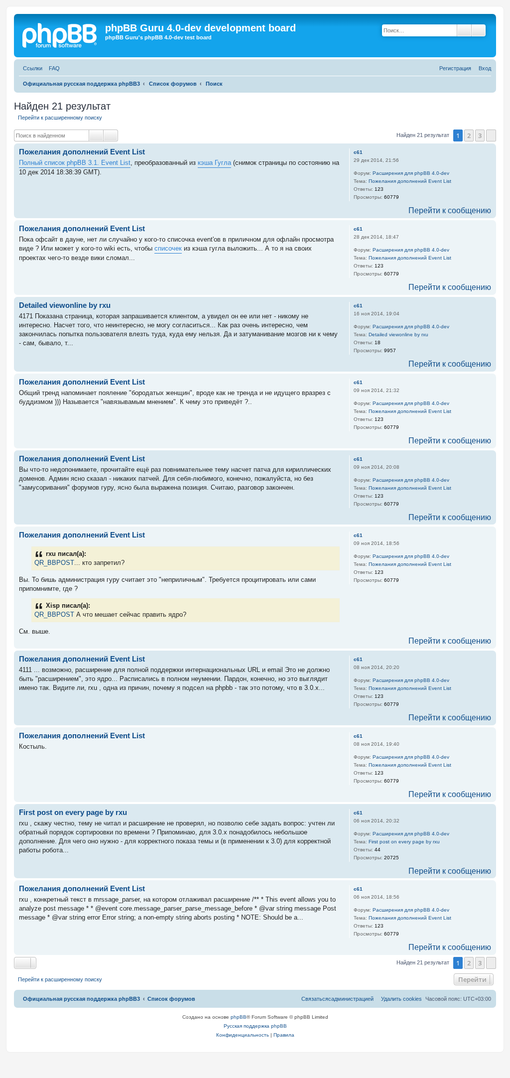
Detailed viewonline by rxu (398, 334)
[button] (491, 135)
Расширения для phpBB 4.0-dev (411, 173)
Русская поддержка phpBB (255, 1026)
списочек (168, 248)
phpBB (239, 1017)
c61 (358, 152)
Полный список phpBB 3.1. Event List (74, 162)
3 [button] (480, 135)
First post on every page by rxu (404, 841)
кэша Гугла (214, 162)
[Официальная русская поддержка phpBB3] (63, 35)
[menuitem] (52, 68)
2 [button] (469, 135)
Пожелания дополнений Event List (410, 181)
